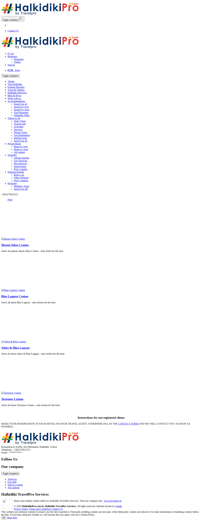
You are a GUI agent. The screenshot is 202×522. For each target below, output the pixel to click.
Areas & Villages (16, 90)
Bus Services (20, 163)
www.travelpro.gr (113, 501)
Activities (18, 126)
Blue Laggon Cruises (14, 296)
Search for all (20, 104)
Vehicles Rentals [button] (16, 172)
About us (12, 479)
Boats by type (21, 146)
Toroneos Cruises (12, 399)
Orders (17, 62)
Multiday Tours (21, 186)
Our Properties (21, 112)
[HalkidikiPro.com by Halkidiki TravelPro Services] (40, 14)
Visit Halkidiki (15, 84)
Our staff (12, 482)
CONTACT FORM (128, 423)
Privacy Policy (21, 509)
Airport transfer (21, 158)
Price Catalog (20, 169)
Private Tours (20, 132)
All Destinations (22, 135)
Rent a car (19, 175)
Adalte (118, 506)
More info (12, 517)
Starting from (20, 138)
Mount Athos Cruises (15, 245)
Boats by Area (21, 149)
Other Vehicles (21, 177)
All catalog (19, 152)
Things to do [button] (14, 118)
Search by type (21, 107)
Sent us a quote (15, 484)
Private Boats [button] (14, 143)
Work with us (14, 98)
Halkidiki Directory (17, 92)
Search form (20, 166)
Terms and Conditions (40, 509)
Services (18, 129)
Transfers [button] (12, 155)
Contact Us (13, 30)
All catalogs (13, 487)
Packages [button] (12, 183)
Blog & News (14, 95)
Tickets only (20, 124)
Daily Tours (20, 121)
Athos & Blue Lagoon (15, 347)
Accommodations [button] (16, 101)
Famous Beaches (16, 87)
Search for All (21, 189)
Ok (4, 518)
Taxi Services (20, 160)
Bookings (12, 56)
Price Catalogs (21, 180)
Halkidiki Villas (22, 115)
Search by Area (21, 109)
